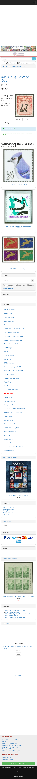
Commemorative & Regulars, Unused (14, 329)
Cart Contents (11, 63)
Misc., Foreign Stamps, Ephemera (14, 370)
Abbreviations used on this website (12, 740)
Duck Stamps (8, 348)
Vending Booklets (9, 450)
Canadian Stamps (9, 317)
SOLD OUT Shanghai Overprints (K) (14, 409)
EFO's (6, 351)
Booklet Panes (8, 313)
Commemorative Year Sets (11, 332)
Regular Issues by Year (10, 431)
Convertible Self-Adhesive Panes (13, 336)
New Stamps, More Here (10, 457)
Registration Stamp (9, 401)
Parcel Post (7, 382)
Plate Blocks (7, 386)
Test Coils (7, 435)
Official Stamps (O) (9, 374)
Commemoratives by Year (11, 428)
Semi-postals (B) (9, 405)
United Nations (8, 439)
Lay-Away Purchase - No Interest (11, 745)
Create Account (6, 758)
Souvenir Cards (8, 420)
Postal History (8, 397)
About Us (4, 742)
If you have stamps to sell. (9, 743)
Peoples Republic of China (11, 378)
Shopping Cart (7, 521)
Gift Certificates (8, 359)
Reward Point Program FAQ (10, 747)
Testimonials (6, 623)
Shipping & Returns (8, 509)
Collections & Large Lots (11, 325)
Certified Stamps (9, 321)
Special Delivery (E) (9, 424)
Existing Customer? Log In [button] (19, 763)
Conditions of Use (8, 513)
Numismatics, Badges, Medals (12, 367)
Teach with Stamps (8, 507)
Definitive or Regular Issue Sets (13, 340)
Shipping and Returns (8, 749)
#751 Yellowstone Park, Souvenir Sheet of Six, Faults (19, 596)
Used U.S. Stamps (9, 443)
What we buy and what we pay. (11, 751)
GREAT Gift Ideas (9, 363)
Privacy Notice (7, 511)
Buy (7, 123)
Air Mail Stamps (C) (9, 310)
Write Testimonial (18, 676)
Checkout (21, 63)
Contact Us (6, 514)
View (18, 654)
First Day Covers (9, 355)
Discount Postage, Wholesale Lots (14, 344)
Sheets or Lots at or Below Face (13, 412)
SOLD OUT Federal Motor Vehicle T (14, 447)
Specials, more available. (10, 558)
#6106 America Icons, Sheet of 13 (18, 495)
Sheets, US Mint (8, 416)
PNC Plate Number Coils (11, 389)
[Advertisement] (18, 25)
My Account (30, 63)
